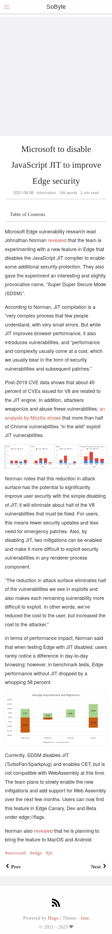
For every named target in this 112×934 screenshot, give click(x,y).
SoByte (56, 6)
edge (37, 853)
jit (50, 853)
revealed (57, 239)
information (46, 192)
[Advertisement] (56, 72)
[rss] (56, 903)
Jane (84, 918)
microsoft (16, 853)
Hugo (53, 918)
